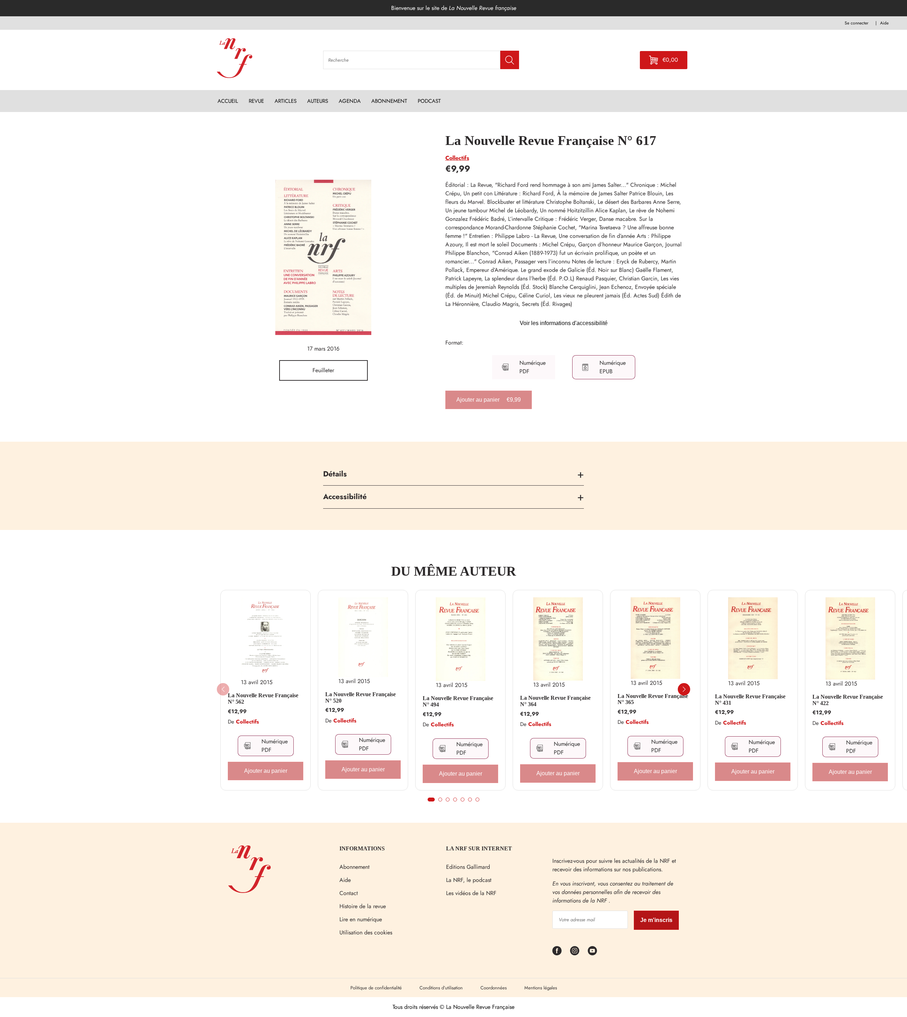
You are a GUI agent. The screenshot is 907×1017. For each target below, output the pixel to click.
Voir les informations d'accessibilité (564, 323)
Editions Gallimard (468, 867)
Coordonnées (493, 987)
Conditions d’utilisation (441, 987)
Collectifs (457, 158)
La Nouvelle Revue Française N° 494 (458, 701)
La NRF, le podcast (468, 880)
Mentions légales (540, 987)
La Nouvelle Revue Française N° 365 (653, 699)
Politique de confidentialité (376, 987)
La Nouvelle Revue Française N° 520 (360, 697)
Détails (335, 474)
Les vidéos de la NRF (471, 893)
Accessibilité (345, 496)
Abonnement (354, 867)
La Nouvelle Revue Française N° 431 (750, 699)
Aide (345, 880)
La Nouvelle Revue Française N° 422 (847, 700)
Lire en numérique (360, 919)
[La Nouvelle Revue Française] (249, 891)
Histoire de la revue (362, 906)
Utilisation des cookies (365, 932)
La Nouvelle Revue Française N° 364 (555, 701)
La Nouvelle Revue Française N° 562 (263, 698)
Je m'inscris (656, 920)
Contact (348, 893)
